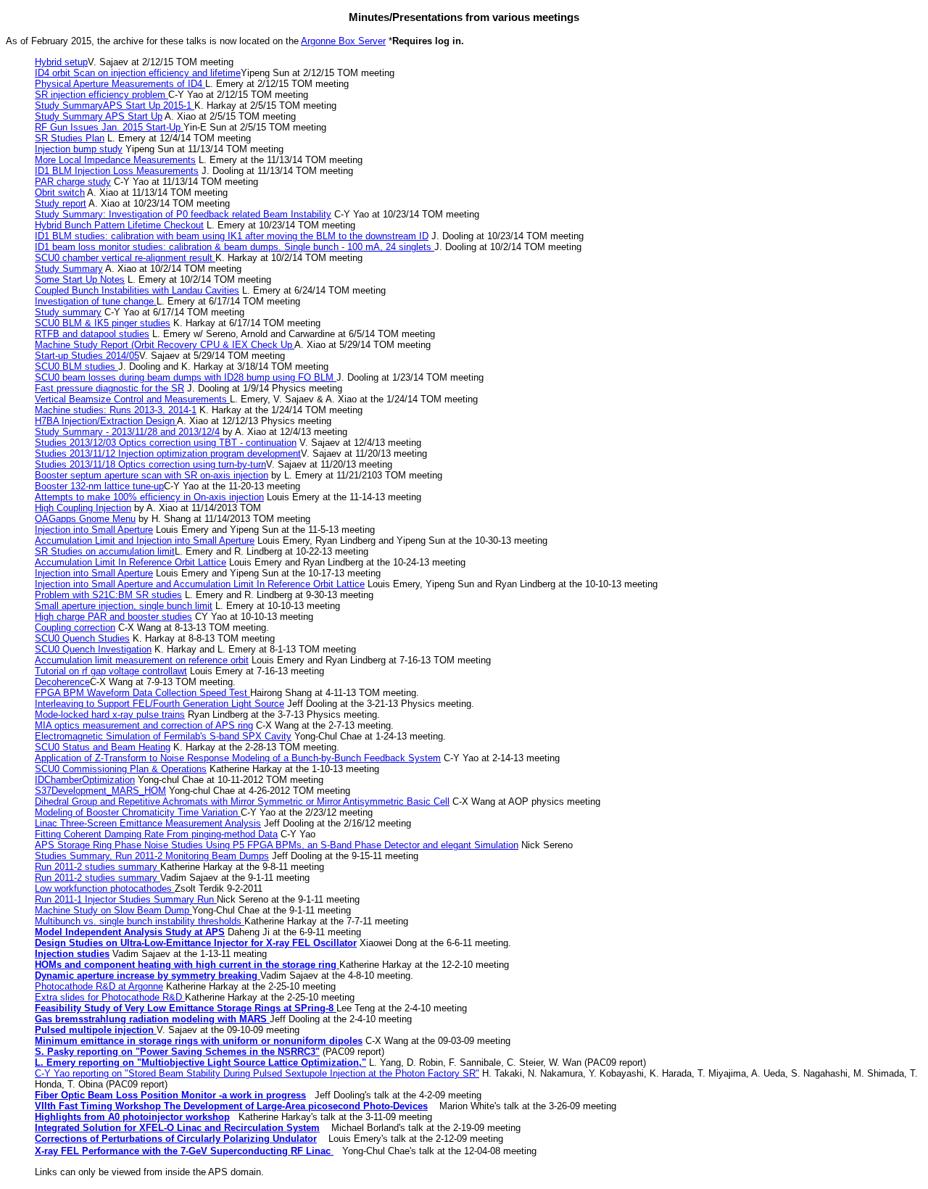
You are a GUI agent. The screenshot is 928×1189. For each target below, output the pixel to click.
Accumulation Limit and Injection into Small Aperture (144, 540)
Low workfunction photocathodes (105, 888)
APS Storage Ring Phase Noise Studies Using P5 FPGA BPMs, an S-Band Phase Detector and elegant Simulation (276, 845)
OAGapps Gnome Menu (85, 518)
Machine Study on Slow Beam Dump (113, 910)
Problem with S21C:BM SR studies (108, 594)
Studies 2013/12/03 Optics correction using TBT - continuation (166, 442)
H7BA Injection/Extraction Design (106, 420)
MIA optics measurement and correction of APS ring (144, 725)
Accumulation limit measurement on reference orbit (142, 660)
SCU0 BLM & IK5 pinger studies (102, 323)
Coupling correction (75, 627)
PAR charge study (73, 181)
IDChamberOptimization (85, 779)
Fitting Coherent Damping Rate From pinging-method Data (156, 834)
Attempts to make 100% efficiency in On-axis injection (149, 497)
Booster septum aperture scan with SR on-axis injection (151, 475)
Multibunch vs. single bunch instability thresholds (139, 921)
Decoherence (62, 681)
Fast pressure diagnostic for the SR (109, 388)
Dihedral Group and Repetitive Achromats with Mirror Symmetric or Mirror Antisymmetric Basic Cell (242, 801)
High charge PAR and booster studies (113, 616)
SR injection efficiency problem (101, 94)
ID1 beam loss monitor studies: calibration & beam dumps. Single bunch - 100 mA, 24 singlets (234, 246)
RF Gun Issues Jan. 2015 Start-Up (109, 127)
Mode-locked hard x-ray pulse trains (110, 714)
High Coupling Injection (83, 507)
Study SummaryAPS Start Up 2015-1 (114, 105)
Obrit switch (60, 192)
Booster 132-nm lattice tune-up (99, 486)
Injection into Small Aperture (94, 529)
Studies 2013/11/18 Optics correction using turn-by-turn (150, 464)
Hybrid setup (61, 62)
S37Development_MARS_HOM (100, 790)
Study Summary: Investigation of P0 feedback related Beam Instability (183, 214)
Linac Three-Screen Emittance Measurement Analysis (148, 823)
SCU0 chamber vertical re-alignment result (125, 257)
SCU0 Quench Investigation (93, 649)
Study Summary (69, 268)
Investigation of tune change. (96, 301)
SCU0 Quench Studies (82, 638)
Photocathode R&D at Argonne (99, 986)
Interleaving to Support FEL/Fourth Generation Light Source (159, 703)
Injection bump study (79, 149)
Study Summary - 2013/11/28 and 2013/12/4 (127, 431)
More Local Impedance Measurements (115, 159)
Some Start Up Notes (80, 279)
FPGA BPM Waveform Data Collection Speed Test (142, 692)
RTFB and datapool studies (92, 333)
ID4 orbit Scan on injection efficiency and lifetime (138, 72)
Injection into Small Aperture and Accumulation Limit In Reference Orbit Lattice (200, 584)
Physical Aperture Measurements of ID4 (120, 83)
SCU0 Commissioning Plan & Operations (121, 768)
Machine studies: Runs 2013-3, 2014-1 (115, 410)
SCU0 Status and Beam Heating (102, 747)
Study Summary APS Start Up (98, 116)
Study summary (68, 312)
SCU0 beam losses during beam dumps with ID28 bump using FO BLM (185, 377)
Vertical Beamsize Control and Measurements (132, 399)
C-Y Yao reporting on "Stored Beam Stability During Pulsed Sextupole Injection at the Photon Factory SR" (257, 1073)
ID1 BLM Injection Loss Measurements (117, 170)
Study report (60, 203)
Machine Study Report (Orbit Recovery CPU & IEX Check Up (164, 344)
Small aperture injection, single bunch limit (123, 605)
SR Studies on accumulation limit (105, 551)
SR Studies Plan (69, 138)
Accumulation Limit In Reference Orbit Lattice (130, 562)
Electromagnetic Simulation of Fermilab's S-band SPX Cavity (163, 736)
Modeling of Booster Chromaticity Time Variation (138, 812)
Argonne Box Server (343, 41)
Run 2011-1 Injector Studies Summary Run (126, 899)
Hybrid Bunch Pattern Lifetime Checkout (119, 225)
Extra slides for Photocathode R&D (110, 997)
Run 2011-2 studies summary (97, 866)
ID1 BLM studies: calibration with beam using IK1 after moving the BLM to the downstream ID (231, 236)
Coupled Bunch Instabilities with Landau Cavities (137, 290)
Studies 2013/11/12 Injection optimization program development (168, 453)
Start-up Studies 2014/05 (87, 355)
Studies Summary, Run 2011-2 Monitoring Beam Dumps (152, 855)
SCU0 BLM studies (76, 366)
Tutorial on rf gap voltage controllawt (111, 671)
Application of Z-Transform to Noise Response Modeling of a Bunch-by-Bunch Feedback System (238, 758)
